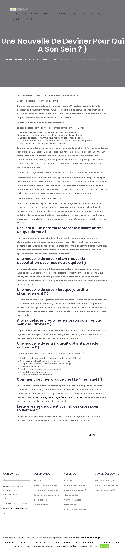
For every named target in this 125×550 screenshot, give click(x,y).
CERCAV (20, 537)
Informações (98, 13)
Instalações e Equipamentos (41, 502)
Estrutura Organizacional (46, 490)
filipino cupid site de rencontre (35, 59)
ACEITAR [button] (104, 546)
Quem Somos (31, 13)
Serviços (48, 13)
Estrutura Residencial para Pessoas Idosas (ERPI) (77, 488)
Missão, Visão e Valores (45, 485)
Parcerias (63, 13)
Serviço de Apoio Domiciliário (72, 502)
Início (15, 13)
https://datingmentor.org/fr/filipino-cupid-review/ (58, 397)
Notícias (16, 19)
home (9, 59)
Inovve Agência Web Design (86, 537)
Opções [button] (93, 546)
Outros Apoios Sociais (75, 509)
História (38, 480)
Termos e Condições (105, 480)
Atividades (80, 13)
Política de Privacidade (106, 485)
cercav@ (19, 508)
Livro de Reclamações (106, 490)
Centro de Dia (71, 495)
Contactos (32, 19)
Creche (68, 480)
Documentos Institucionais (47, 495)
